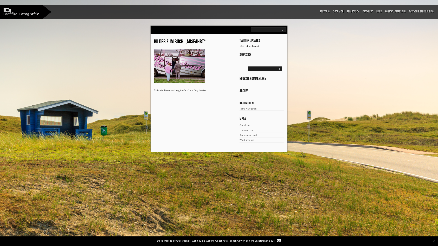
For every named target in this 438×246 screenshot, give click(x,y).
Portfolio (325, 11)
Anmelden (244, 125)
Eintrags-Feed (246, 130)
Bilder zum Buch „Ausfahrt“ (180, 41)
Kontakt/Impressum (395, 11)
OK (279, 241)
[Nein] (433, 241)
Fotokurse (368, 11)
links (379, 11)
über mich (338, 11)
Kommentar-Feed (248, 135)
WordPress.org (247, 140)
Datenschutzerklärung (421, 11)
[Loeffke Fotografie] (21, 12)
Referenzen (353, 11)
